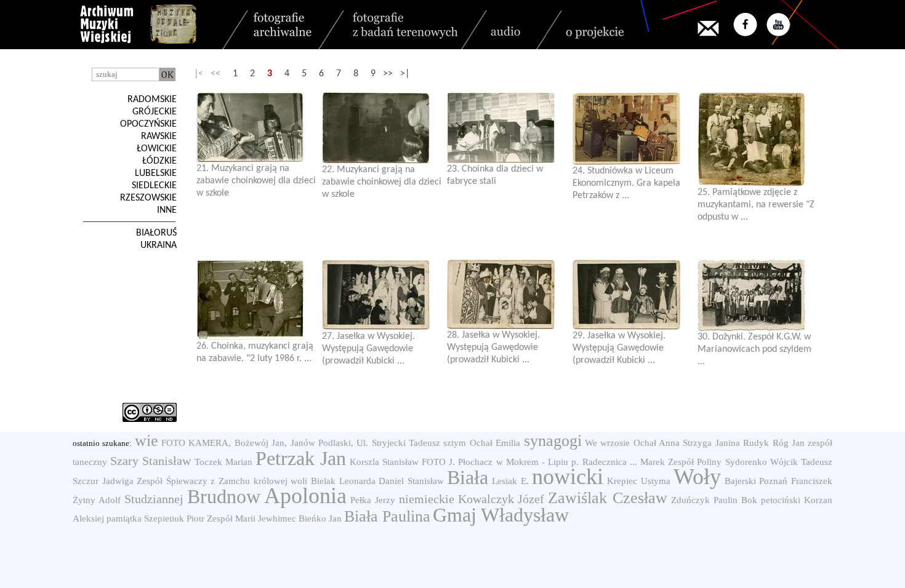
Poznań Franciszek (795, 481)
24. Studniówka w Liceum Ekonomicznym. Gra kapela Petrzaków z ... (626, 183)
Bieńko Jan (320, 518)
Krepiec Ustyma (638, 481)
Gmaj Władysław (501, 515)
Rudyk (756, 443)
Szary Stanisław (150, 460)
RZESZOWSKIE (148, 198)
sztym (454, 443)
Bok (749, 500)
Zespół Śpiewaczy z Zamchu (193, 481)
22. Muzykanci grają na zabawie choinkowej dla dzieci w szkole (381, 182)
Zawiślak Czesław (607, 498)
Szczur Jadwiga (103, 481)
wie (146, 441)
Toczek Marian (223, 462)
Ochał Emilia (495, 443)
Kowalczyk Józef (501, 499)
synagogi (553, 441)
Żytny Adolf (97, 500)
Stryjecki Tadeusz (406, 443)
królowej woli (281, 481)
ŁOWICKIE (157, 149)
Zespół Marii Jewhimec (251, 518)
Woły (697, 476)
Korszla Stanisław (384, 462)
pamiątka (124, 518)
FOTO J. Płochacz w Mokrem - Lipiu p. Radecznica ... (529, 462)
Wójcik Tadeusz (801, 462)
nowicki (567, 476)
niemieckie (426, 499)
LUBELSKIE (156, 173)
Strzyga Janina (711, 443)
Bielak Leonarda (343, 481)
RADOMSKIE (152, 100)
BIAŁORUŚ (156, 233)
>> (388, 74)
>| (404, 74)
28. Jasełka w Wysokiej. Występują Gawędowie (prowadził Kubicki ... (493, 347)
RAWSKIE (159, 136)
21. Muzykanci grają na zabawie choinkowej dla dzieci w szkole (256, 181)
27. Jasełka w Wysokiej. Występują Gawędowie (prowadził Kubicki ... (368, 349)
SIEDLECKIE (154, 186)
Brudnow (223, 496)
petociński (780, 500)
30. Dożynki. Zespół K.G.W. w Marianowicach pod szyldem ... (754, 349)
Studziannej (153, 499)
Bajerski (740, 481)
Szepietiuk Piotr (174, 518)
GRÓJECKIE (154, 112)
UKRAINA (158, 245)
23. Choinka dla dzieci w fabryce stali (495, 175)
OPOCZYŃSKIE (148, 124)
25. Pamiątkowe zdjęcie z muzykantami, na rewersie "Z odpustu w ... (756, 205)
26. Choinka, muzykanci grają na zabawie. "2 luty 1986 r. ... (254, 352)
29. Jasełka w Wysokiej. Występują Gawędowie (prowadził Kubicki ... (619, 348)
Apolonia (305, 495)
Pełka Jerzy (372, 500)
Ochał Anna (657, 443)
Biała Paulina (387, 516)
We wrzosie (607, 443)
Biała (467, 477)
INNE (167, 210)
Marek (652, 462)
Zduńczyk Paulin (704, 500)
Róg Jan (789, 443)
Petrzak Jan (300, 458)
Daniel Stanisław (411, 481)
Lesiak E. (510, 481)
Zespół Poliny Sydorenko (717, 462)
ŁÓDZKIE (159, 161)
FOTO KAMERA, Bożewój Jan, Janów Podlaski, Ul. (264, 443)
